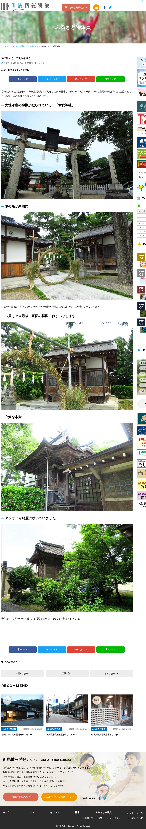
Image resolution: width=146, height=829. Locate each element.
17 (144, 227)
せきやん (40, 63)
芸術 (142, 374)
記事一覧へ (67, 673)
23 (139, 231)
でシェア (23, 79)
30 (139, 235)
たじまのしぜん (135, 812)
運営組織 (89, 818)
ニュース (30, 812)
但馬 (142, 391)
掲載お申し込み (20, 797)
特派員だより (33, 46)
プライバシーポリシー (111, 818)
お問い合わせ (136, 818)
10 (144, 223)
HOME (7, 46)
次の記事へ (110, 673)
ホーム (6, 812)
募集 (77, 812)
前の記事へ (23, 673)
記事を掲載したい (78, 7)
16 (139, 227)
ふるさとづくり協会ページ (58, 797)
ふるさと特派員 (19, 46)
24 (144, 231)
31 (144, 235)
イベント (54, 812)
